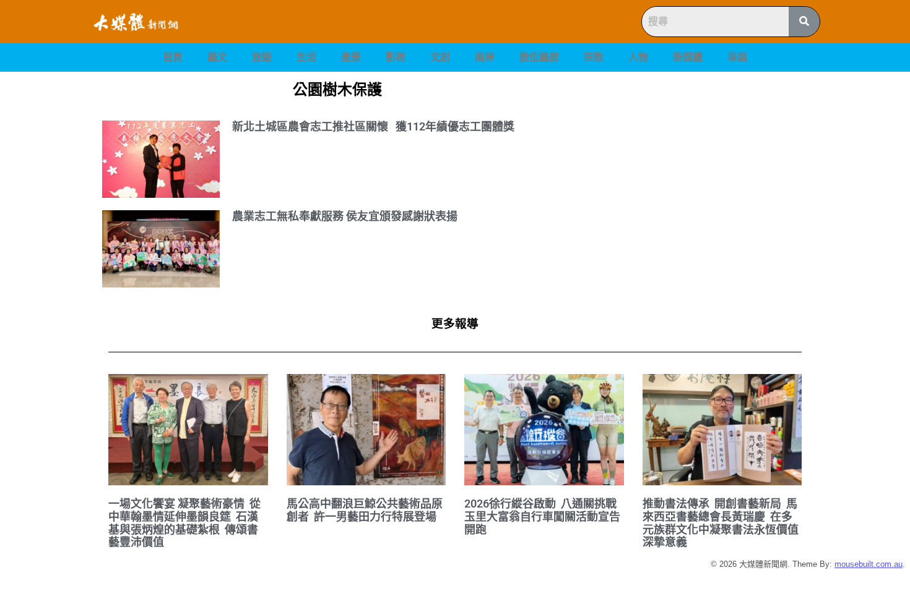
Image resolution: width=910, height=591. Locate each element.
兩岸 (485, 57)
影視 (395, 57)
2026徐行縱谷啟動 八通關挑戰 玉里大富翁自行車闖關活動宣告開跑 (542, 516)
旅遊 (262, 57)
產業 (351, 57)
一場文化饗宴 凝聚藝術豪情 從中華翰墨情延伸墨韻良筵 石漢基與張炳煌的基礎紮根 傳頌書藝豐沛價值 (184, 522)
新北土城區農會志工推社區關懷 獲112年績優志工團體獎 (373, 126)
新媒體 (688, 57)
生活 (306, 57)
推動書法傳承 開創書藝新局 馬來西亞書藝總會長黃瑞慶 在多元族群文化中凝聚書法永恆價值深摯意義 (721, 522)
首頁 (173, 57)
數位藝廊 (539, 57)
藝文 (217, 57)
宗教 (594, 57)
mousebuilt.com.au (868, 564)
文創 (440, 57)
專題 (737, 57)
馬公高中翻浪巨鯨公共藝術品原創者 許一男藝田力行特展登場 (365, 510)
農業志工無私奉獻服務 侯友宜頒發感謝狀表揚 (344, 216)
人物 (638, 57)
